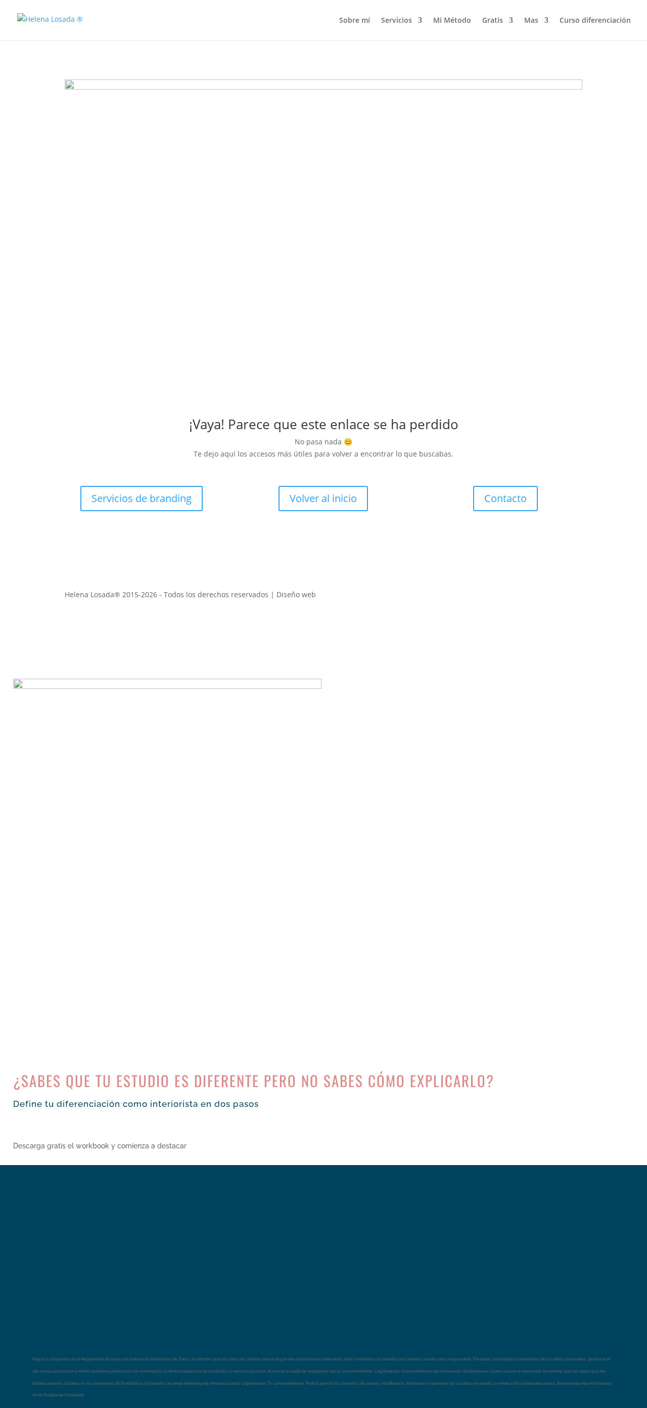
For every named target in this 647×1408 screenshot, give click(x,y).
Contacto (505, 498)
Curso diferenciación (595, 21)
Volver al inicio (323, 498)
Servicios (396, 21)
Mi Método (452, 21)
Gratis (492, 21)
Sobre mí (354, 21)
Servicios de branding (141, 498)
